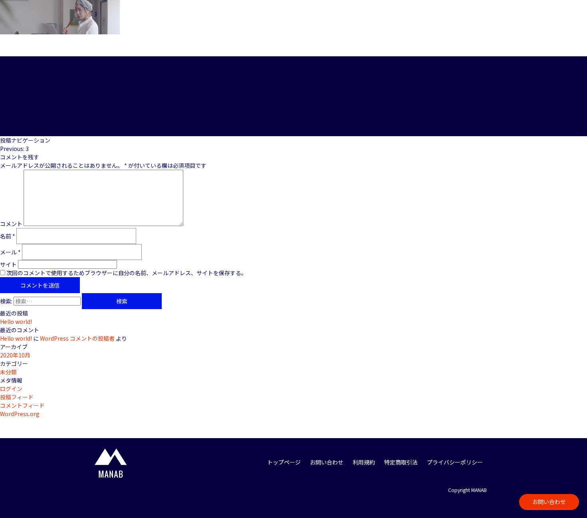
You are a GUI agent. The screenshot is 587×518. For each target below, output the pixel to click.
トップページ (284, 462)
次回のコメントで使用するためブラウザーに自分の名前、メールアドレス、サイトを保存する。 (126, 273)
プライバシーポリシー (455, 462)
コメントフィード (22, 405)
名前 (7, 236)
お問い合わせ (549, 502)
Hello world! (16, 321)
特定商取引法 (401, 462)
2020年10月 (15, 355)
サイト (8, 264)
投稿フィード (17, 397)
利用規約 (364, 462)
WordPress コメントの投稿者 (77, 338)
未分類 (8, 372)
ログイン (11, 389)
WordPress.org (20, 414)
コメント (11, 224)
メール (10, 252)
